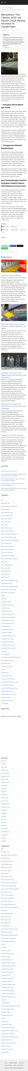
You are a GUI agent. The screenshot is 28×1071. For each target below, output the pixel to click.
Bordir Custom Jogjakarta (7, 546)
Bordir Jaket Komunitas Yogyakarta (9, 558)
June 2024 (3, 816)
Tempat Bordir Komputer (7, 700)
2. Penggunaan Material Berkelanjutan (13, 39)
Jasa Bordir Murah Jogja (7, 629)
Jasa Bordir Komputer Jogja (8, 614)
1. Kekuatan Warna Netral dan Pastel (12, 37)
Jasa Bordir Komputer (6, 611)
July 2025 (3, 788)
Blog (2, 500)
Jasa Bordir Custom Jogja (7, 605)
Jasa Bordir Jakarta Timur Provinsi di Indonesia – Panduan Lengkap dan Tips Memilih (13, 326)
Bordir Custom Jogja (6, 543)
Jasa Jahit (3, 651)
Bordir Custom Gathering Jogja (8, 537)
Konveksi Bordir (5, 672)
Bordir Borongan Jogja (6, 515)
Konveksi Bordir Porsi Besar (7, 679)
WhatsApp (5, 248)
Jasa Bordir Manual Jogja (7, 620)
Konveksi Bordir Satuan (6, 691)
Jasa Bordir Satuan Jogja (7, 638)
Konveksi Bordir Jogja (6, 675)
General (3, 595)
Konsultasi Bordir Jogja (6, 666)
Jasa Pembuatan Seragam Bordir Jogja (10, 657)
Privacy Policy (20, 1065)
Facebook (13, 245)
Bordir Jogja (4, 561)
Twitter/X (21, 245)
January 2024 (4, 828)
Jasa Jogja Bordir (5, 654)
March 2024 (4, 825)
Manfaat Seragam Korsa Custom (9, 471)
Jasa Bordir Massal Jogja (7, 623)
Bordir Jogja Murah (5, 574)
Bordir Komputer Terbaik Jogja (8, 589)
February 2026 (4, 770)
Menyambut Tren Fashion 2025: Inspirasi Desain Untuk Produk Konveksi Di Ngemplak (13, 406)
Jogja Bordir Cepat (5, 663)
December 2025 (5, 773)
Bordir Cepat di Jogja (6, 518)
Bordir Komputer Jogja (6, 583)
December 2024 (5, 804)
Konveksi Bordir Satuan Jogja (8, 694)
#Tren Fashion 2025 (12, 252)
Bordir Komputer (9, 7)
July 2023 (3, 838)
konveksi (3, 669)
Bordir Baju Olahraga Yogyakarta (9, 506)
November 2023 (5, 831)
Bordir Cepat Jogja (5, 521)
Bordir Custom (4, 524)
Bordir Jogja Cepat (5, 568)
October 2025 (4, 779)
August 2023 (4, 834)
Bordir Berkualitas (5, 509)
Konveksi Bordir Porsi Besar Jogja (9, 682)
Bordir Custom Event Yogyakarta (9, 534)
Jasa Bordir (4, 598)
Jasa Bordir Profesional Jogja (8, 635)
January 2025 (4, 801)
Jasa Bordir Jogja (5, 608)
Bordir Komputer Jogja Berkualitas (9, 586)
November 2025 (5, 776)
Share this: (6, 47)
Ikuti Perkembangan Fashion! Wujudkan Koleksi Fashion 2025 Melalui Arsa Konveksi (13, 43)
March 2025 (4, 794)
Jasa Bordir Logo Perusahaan (8, 617)
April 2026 (3, 764)
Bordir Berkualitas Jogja (7, 512)
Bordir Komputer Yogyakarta (8, 592)
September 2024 (5, 807)
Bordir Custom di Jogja (6, 528)
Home (2, 7)
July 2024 (3, 813)
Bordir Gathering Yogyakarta (8, 555)
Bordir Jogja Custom (6, 571)
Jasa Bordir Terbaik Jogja (7, 642)
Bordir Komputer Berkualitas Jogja (9, 580)
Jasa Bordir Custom (6, 601)
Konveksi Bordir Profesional (7, 685)
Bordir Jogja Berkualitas (7, 565)
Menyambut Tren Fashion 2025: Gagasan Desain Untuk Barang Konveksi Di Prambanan (13, 375)
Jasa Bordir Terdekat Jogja (7, 645)
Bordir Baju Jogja (5, 503)
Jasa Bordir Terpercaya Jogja (8, 648)
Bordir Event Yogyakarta (7, 552)
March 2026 (4, 767)
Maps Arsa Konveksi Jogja (11, 716)
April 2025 (3, 791)
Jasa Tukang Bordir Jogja (7, 660)
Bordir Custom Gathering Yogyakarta (10, 540)
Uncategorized (4, 703)
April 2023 (3, 841)
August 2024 (4, 810)
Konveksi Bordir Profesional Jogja (9, 688)
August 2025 (4, 785)
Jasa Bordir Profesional (6, 632)
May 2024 (3, 819)
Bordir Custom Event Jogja (7, 531)
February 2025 (4, 797)
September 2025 (5, 782)
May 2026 (3, 760)
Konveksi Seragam (5, 697)
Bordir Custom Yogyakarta (7, 549)
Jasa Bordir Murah (5, 626)
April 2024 (3, 822)
